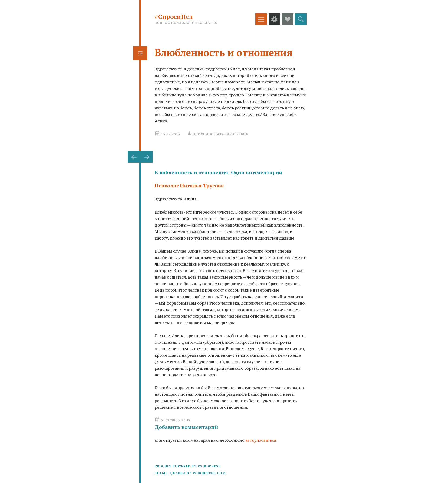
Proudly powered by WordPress (188, 466)
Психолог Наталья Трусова (189, 185)
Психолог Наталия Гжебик (221, 134)
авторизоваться (260, 440)
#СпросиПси (174, 16)
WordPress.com (209, 473)
